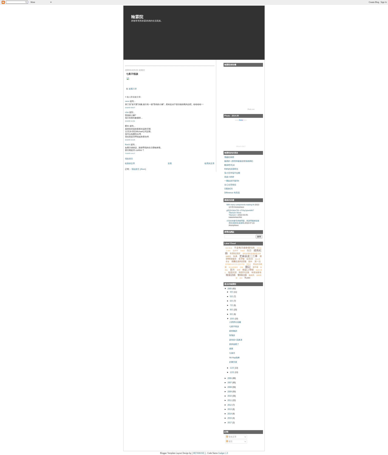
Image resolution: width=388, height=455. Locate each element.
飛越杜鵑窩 (229, 157)
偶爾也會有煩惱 (238, 261)
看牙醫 (241, 259)
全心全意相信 (230, 185)
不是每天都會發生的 (244, 247)
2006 (229, 378)
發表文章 (232, 437)
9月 (232, 314)
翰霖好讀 (232, 272)
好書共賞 (233, 362)
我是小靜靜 (229, 177)
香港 (227, 261)
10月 (232, 318)
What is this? (241, 146)
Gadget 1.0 (223, 453)
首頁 (170, 163)
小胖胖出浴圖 (235, 322)
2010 (229, 396)
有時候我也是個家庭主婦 (251, 253)
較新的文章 (130, 163)
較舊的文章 (209, 163)
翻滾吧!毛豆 (229, 165)
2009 (229, 391)
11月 (232, 368)
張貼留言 (129, 159)
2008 (229, 387)
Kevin (127, 144)
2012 (229, 405)
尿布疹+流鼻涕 (235, 340)
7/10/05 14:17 (130, 153)
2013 (229, 409)
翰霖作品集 (244, 272)
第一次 (257, 261)
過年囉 (255, 267)
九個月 (232, 353)
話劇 (241, 267)
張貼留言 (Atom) (139, 169)
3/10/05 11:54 (130, 121)
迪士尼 (257, 259)
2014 (229, 414)
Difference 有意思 (232, 192)
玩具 (235, 256)
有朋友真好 (235, 253)
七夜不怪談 (234, 326)
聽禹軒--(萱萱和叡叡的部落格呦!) (238, 161)
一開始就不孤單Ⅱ (231, 181)
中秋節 (259, 248)
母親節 (242, 251)
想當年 (248, 264)
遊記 (248, 266)
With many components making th (240, 205)
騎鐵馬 (251, 275)
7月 (232, 305)
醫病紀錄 (242, 275)
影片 (232, 269)
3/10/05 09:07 (130, 107)
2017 (229, 422)
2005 (229, 288)
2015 (229, 418)
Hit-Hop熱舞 (234, 357)
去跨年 (235, 251)
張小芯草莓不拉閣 (232, 173)
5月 (232, 296)
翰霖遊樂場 (256, 272)
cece (127, 101)
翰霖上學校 (248, 269)
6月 (232, 301)
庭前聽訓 (233, 331)
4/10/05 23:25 (130, 140)
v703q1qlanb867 (247, 210)
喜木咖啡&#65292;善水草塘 (234, 264)
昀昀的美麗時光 (231, 169)
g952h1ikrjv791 (233, 210)
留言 (230, 441)
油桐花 (228, 256)
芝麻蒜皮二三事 (248, 256)
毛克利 (228, 251)
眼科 (250, 261)
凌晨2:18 (132, 89)
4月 (232, 292)
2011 (229, 400)
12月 (232, 372)
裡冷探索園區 (233, 267)
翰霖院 (137, 16)
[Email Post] (126, 84)
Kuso (247, 277)
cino (127, 112)
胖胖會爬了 (234, 344)
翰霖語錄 (231, 275)
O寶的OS (228, 189)
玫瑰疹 (232, 335)
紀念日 (250, 259)
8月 (232, 310)
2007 (229, 382)
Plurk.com (251, 109)
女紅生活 (228, 248)
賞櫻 (238, 270)
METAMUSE (198, 453)
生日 (249, 250)
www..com (241, 120)
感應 (231, 349)
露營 (240, 278)
